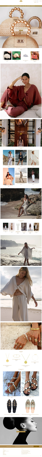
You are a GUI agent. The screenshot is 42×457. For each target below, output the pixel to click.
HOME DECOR (4, 454)
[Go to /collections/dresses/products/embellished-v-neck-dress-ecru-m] (18, 227)
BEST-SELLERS (21, 351)
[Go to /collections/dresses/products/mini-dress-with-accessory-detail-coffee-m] (30, 227)
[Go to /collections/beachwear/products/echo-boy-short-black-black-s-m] (21, 157)
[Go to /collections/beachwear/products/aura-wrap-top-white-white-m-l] (8, 157)
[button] (0, 27)
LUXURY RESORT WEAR (21, 147)
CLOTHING (4, 450)
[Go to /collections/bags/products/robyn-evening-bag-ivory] (25, 55)
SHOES (4, 453)
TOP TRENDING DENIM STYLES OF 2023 (26, 453)
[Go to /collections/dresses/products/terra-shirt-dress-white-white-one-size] (36, 227)
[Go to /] (21, 2)
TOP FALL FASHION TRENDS (24, 452)
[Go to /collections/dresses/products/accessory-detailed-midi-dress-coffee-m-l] (24, 227)
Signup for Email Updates (9, 446)
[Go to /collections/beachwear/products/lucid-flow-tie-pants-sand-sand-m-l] (21, 175)
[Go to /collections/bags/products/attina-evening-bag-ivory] (7, 55)
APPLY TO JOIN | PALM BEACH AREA (21, 431)
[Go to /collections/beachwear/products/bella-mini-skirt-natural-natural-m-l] (8, 176)
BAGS (21, 49)
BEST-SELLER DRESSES (21, 220)
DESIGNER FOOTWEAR (21, 369)
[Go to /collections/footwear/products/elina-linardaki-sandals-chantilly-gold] (12, 383)
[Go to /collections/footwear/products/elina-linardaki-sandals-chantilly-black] (30, 383)
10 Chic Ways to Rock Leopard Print (25, 450)
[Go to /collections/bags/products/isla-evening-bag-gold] (16, 55)
